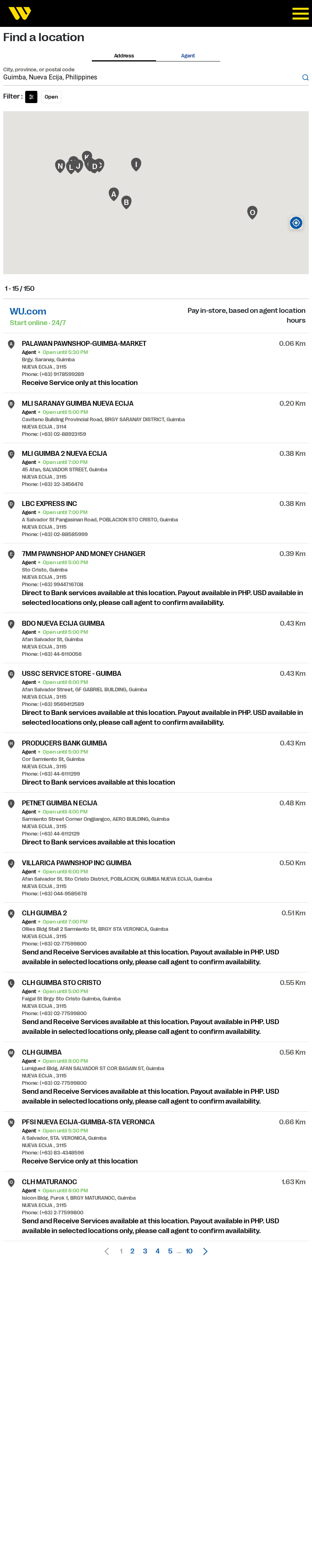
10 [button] (189, 1251)
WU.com (28, 311)
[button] (203, 1251)
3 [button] (145, 1251)
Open (51, 97)
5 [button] (170, 1251)
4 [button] (158, 1251)
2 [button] (132, 1251)
